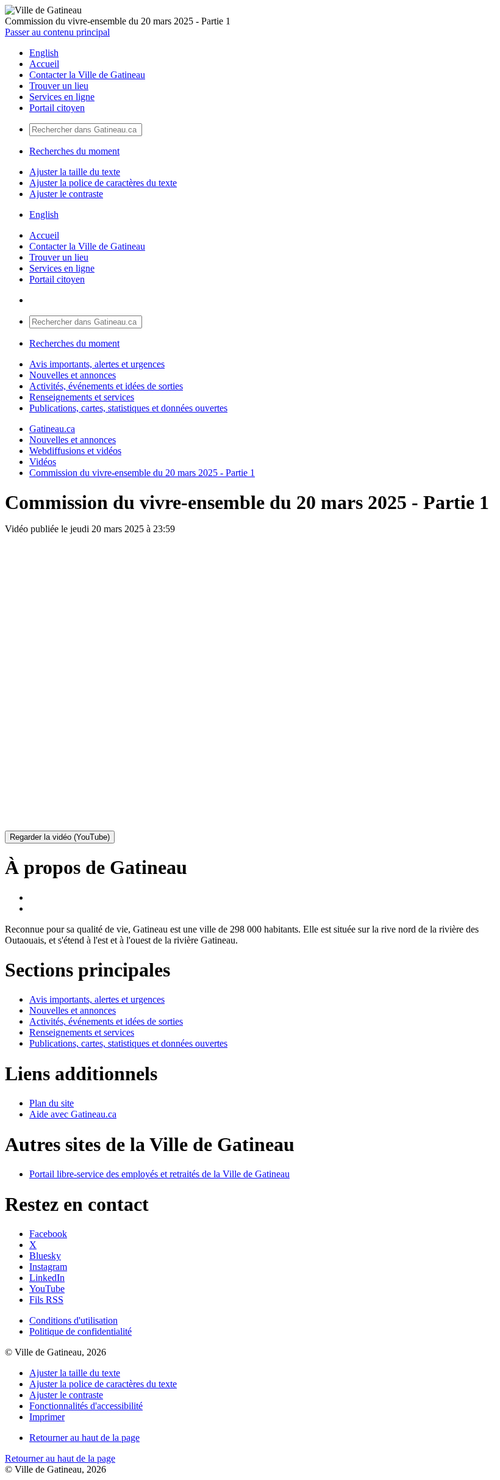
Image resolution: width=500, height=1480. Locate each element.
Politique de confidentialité (80, 1331)
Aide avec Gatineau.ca (72, 1114)
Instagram (48, 1267)
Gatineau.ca (52, 429)
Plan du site (51, 1103)
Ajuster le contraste (66, 194)
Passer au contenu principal (57, 32)
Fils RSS (46, 1299)
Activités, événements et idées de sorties (106, 386)
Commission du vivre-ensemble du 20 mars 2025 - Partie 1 (142, 472)
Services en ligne (62, 97)
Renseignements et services (81, 397)
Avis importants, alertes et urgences (97, 364)
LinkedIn (47, 1277)
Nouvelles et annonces (72, 375)
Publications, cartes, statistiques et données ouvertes (128, 408)
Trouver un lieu (58, 86)
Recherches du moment (74, 151)
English (44, 53)
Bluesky (45, 1256)
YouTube (47, 1288)
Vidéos (42, 462)
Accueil (44, 64)
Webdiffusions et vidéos (75, 451)
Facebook (48, 1234)
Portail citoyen (57, 108)
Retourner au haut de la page (84, 1437)
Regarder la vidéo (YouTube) (60, 837)
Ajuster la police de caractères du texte (103, 183)
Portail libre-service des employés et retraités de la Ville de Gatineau (159, 1174)
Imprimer (47, 1417)
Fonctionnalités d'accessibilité (86, 1406)
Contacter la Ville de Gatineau (87, 75)
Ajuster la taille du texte (74, 172)
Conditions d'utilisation (73, 1320)
